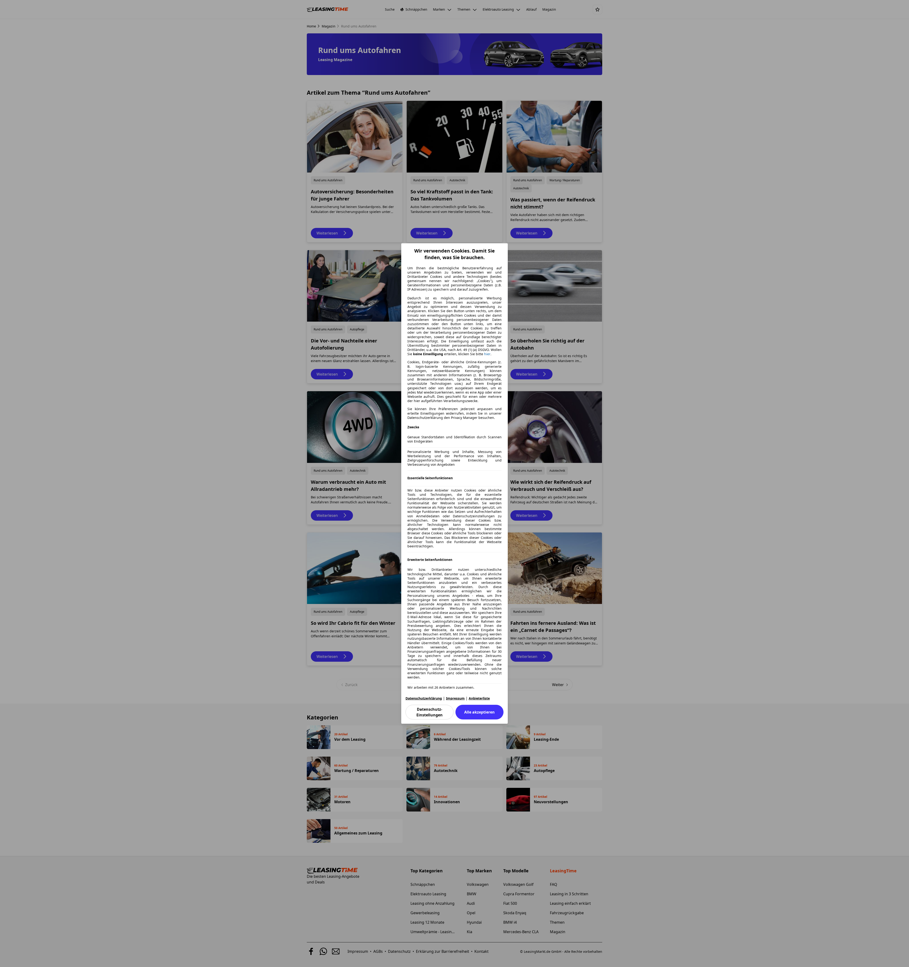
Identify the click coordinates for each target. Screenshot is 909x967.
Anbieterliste (479, 698)
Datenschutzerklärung (423, 698)
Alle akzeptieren (479, 712)
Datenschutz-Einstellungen (429, 712)
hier (487, 354)
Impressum (455, 698)
